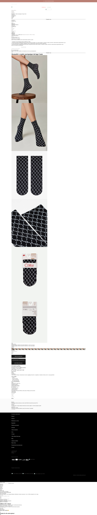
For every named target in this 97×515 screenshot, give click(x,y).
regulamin (16, 34)
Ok (0, 514)
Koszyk (84, 7)
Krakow (1, 487)
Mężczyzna (13, 32)
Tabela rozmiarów (14, 429)
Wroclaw (1, 488)
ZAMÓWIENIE (8, 492)
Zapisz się (1, 510)
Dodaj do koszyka (18, 356)
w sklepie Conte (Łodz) (20, 369)
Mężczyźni (22, 7)
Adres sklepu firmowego (15, 436)
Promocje (44, 7)
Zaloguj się (13, 23)
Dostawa (70, 3)
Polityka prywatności (15, 425)
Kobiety (16, 7)
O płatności (13, 406)
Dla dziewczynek (29, 7)
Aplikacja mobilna (14, 440)
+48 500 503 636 (14, 3)
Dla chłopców (37, 7)
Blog (12, 438)
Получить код (23, 47)
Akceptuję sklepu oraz (23, 34)
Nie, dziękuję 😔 (6, 510)
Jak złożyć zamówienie (64, 3)
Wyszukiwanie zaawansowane (16, 445)
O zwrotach (13, 409)
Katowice (1, 486)
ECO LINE (49, 7)
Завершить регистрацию (15, 48)
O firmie (58, 3)
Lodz (1, 489)
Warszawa (1, 485)
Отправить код (48, 19)
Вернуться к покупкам (4, 501)
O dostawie (13, 403)
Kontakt (12, 447)
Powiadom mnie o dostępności (18, 360)
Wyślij (12, 398)
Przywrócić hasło (14, 37)
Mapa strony (13, 442)
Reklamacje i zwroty (79, 3)
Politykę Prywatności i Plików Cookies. (28, 34)
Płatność (74, 3)
